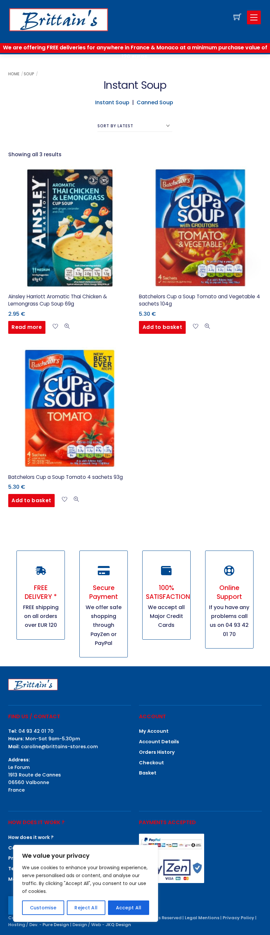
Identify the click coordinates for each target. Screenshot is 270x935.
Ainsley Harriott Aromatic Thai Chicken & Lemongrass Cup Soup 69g (57, 300)
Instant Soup (112, 102)
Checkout (151, 762)
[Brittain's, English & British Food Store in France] (58, 19)
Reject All (85, 907)
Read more (27, 327)
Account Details (159, 741)
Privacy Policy (238, 918)
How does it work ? (31, 837)
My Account (154, 731)
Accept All (129, 907)
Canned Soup (156, 102)
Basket (147, 773)
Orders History (157, 752)
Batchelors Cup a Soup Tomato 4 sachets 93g (65, 477)
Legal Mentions (202, 918)
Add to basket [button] (162, 327)
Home (13, 74)
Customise (43, 907)
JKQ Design (118, 925)
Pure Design (55, 925)
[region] (85, 883)
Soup (29, 74)
